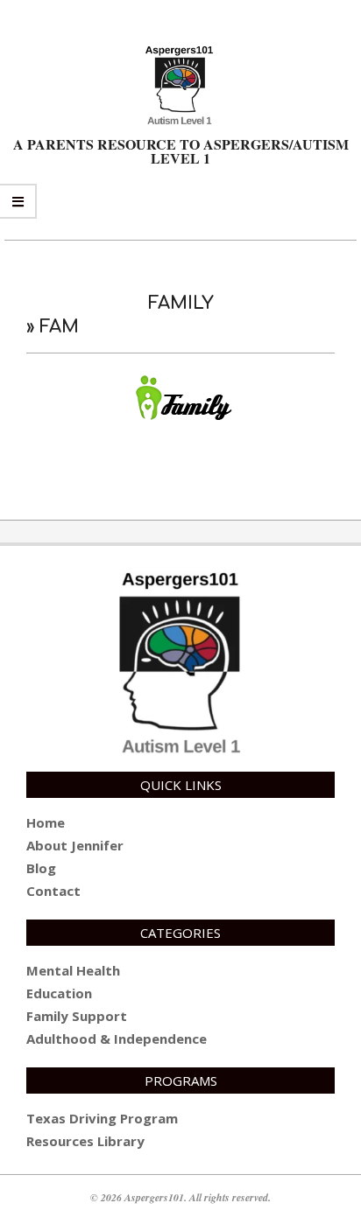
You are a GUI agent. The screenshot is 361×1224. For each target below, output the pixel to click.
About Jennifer (75, 845)
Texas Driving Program (102, 1118)
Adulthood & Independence (116, 1038)
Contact (53, 890)
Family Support (76, 1016)
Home (45, 822)
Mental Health (73, 970)
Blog (41, 868)
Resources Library (85, 1141)
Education (59, 993)
